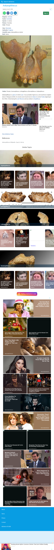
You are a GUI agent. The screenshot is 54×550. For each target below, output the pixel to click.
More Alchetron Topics (8, 134)
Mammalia (8, 28)
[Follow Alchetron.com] (27, 296)
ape (22, 95)
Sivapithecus (37, 99)
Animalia (10, 17)
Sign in (46, 13)
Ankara (34, 97)
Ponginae (10, 30)
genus (14, 95)
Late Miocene (20, 99)
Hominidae (9, 19)
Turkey (43, 97)
